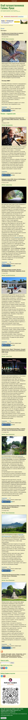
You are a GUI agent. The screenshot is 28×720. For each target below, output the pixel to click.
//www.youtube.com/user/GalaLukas (4, 668)
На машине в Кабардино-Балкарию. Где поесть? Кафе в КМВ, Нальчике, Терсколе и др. (14, 119)
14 (10, 341)
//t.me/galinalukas (6, 668)
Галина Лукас (9, 184)
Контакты (20, 657)
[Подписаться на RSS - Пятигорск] (14, 651)
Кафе (9, 654)
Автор (13, 653)
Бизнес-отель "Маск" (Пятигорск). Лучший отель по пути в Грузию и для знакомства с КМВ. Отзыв (14, 350)
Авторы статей (4, 657)
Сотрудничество (13, 657)
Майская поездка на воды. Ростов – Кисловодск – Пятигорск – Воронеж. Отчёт (13, 270)
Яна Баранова (9, 125)
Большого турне (19, 237)
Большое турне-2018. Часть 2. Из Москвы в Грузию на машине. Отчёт (13, 179)
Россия (2, 28)
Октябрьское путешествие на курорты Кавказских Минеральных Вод (12, 33)
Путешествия (19, 653)
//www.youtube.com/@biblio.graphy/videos (4, 676)
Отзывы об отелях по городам (13, 655)
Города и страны (16, 654)
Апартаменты (4, 654)
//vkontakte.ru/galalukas (2, 668)
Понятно (3, 718)
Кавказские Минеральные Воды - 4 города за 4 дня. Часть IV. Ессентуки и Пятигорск (13, 429)
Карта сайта (8, 653)
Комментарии (7, 110)
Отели (24, 653)
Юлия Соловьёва (10, 38)
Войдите (4, 108)
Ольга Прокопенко (10, 434)
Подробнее (4, 107)
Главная (3, 653)
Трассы (22, 654)
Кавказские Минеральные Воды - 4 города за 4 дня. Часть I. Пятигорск (13, 575)
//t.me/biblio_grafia (2, 676)
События (3, 655)
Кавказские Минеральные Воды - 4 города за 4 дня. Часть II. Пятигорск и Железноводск (13, 507)
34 (10, 262)
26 (10, 644)
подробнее (13, 16)
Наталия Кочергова (10, 275)
